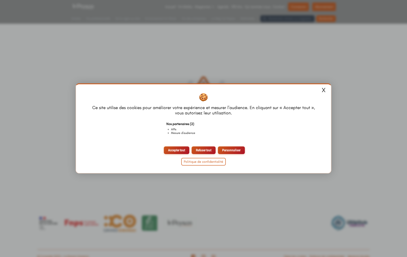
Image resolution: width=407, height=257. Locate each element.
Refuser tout (203, 150)
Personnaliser (231, 150)
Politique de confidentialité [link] (203, 162)
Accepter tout (176, 150)
